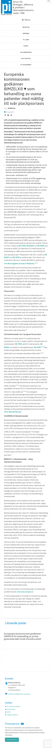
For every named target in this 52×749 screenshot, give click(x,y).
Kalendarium (25, 52)
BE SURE (41, 246)
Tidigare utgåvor (12, 715)
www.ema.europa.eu (25, 592)
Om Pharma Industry (13, 706)
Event (26, 46)
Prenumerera (12, 739)
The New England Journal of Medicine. (19, 264)
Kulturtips (26, 58)
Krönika (26, 33)
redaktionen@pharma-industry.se (19, 694)
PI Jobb (26, 39)
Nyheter (26, 27)
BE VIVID (22, 246)
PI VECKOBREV (26, 64)
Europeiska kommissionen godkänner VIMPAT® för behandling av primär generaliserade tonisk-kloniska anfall (22, 636)
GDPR (9, 712)
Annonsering (11, 709)
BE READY (30, 246)
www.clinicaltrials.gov (13, 412)
